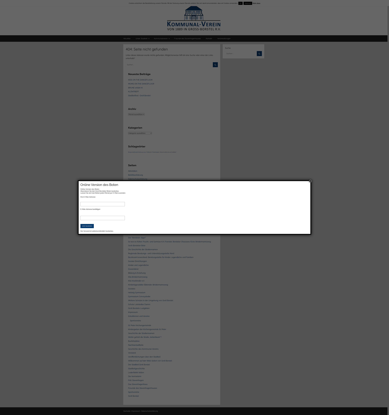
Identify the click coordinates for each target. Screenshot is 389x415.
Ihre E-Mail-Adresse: (88, 197)
